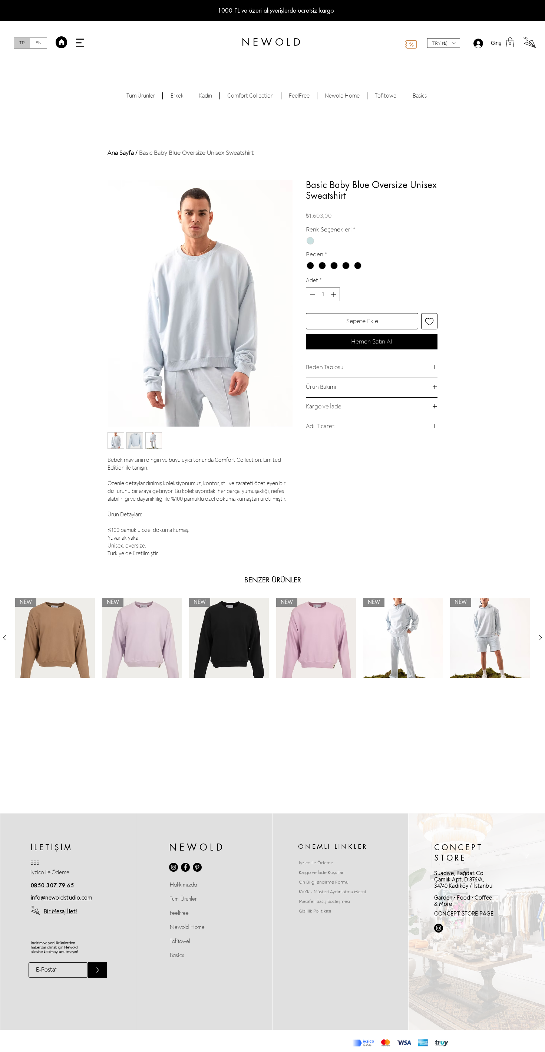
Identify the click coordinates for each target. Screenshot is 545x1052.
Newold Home (187, 927)
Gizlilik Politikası (315, 911)
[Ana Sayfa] (61, 42)
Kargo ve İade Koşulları (321, 872)
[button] (80, 43)
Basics (177, 955)
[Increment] (334, 294)
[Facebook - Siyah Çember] (185, 867)
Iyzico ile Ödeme (49, 872)
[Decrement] (311, 294)
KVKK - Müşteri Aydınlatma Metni (332, 892)
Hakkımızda (183, 884)
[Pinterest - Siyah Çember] (197, 867)
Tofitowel (180, 941)
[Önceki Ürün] (4, 637)
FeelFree (179, 913)
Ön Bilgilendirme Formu (324, 882)
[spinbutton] (323, 294)
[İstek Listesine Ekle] (429, 321)
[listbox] (443, 43)
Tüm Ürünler (183, 899)
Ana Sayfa (121, 153)
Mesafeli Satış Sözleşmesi (324, 901)
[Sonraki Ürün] (540, 637)
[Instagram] (173, 867)
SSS (34, 863)
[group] (272, 638)
